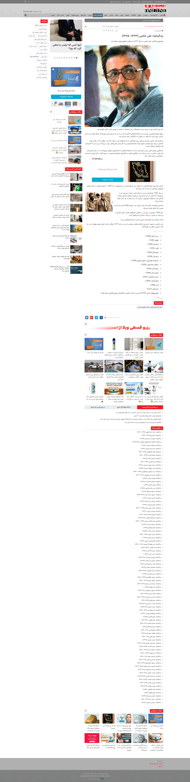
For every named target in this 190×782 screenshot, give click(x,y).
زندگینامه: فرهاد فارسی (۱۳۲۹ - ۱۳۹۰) (150, 455)
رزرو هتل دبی (43, 74)
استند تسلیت (33, 46)
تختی (90, 224)
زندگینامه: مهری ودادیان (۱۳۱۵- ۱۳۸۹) (150, 515)
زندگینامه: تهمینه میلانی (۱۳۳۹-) (151, 478)
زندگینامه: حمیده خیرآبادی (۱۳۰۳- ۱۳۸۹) (149, 670)
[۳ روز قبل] (76, 218)
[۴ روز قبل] (76, 270)
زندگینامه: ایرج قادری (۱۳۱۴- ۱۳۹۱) (151, 600)
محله (116, 15)
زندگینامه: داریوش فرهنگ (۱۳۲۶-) (151, 491)
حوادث (53, 15)
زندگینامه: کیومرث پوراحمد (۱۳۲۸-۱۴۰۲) (150, 557)
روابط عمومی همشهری (115, 2)
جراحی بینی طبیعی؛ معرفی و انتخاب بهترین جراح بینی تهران (60, 216)
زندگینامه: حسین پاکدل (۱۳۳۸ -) (151, 538)
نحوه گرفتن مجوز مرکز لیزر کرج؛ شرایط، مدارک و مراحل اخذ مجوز (60, 195)
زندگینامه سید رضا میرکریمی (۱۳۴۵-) (150, 488)
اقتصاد (133, 15)
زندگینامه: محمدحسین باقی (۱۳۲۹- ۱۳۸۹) (149, 584)
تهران (108, 143)
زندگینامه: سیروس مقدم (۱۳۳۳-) (151, 524)
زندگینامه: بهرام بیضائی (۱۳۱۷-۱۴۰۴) (151, 686)
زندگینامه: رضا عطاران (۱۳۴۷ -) (152, 587)
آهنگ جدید (43, 50)
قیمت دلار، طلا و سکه (156, 764)
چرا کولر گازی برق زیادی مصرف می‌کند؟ (60, 237)
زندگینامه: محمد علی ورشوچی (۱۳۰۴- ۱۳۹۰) (148, 475)
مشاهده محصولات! (107, 180)
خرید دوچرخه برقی (41, 53)
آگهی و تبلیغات (136, 2)
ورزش (90, 15)
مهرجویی (145, 212)
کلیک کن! (66, 96)
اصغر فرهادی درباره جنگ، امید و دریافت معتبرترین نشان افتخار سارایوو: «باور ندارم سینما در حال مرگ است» (130, 419)
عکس (67, 15)
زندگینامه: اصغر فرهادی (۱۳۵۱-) (152, 528)
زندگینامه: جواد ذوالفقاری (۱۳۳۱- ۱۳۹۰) (150, 452)
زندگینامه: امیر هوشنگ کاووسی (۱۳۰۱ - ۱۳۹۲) (148, 544)
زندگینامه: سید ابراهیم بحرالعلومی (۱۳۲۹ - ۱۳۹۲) (147, 472)
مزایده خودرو (43, 46)
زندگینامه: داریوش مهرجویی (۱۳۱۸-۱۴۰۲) (149, 590)
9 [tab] (57, 57)
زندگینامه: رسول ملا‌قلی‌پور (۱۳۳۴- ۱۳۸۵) (149, 577)
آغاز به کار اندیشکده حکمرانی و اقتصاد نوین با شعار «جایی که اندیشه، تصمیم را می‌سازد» (60, 207)
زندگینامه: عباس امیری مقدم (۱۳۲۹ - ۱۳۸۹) (148, 508)
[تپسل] (93, 159)
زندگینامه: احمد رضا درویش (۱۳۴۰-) (151, 449)
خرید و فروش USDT (41, 25)
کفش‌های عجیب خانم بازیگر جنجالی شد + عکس (147, 416)
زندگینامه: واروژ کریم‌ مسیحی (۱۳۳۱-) (150, 541)
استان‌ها (83, 15)
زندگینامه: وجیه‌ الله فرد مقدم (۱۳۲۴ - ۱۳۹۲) (148, 521)
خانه (162, 15)
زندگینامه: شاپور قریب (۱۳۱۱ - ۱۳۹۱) (151, 630)
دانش (105, 15)
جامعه (127, 15)
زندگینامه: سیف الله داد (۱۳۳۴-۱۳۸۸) (150, 646)
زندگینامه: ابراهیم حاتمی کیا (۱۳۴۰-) (151, 482)
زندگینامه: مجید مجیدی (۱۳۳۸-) (151, 640)
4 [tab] (69, 57)
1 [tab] (76, 57)
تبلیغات (160, 766)
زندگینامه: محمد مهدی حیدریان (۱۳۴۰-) (150, 465)
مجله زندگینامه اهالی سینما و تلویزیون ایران (150, 307)
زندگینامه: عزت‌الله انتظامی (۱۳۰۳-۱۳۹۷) (149, 518)
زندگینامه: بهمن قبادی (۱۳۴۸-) (152, 485)
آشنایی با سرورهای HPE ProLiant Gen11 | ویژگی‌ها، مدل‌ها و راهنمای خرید (59, 269)
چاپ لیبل (44, 57)
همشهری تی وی (127, 2)
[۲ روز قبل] (76, 177)
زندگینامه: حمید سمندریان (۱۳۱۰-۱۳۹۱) (150, 604)
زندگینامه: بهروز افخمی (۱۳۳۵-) (152, 617)
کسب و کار (60, 15)
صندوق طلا (43, 64)
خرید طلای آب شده (41, 43)
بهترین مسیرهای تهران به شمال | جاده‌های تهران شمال (60, 247)
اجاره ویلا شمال (42, 36)
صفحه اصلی (160, 26)
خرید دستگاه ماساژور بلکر (39, 32)
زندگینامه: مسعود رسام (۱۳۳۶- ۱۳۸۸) (150, 650)
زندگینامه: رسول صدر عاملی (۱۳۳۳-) (150, 561)
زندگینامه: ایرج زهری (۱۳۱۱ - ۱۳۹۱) (151, 637)
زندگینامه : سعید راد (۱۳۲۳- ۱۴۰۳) (151, 699)
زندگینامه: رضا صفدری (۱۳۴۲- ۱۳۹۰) (151, 462)
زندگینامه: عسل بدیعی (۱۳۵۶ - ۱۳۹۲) (150, 534)
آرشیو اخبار (153, 15)
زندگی (111, 15)
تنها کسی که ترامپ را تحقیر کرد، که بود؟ (67, 47)
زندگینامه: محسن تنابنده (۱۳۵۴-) (151, 531)
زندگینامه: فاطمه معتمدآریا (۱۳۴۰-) (151, 633)
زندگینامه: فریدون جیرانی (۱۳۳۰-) (151, 511)
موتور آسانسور (43, 29)
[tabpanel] (66, 35)
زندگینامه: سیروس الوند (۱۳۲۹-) (152, 458)
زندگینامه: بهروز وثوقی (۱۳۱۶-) (152, 693)
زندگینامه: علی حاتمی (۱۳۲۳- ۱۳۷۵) (142, 36)
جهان (139, 15)
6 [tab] (64, 57)
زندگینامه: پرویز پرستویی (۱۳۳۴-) (151, 505)
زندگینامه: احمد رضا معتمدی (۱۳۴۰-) (150, 564)
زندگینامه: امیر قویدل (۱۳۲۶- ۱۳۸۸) (151, 653)
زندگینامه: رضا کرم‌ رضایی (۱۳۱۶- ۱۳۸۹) (150, 660)
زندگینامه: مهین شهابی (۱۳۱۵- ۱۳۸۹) (150, 683)
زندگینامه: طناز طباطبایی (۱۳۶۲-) (152, 689)
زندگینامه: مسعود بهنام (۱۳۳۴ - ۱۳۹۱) (150, 580)
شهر (122, 15)
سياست (145, 15)
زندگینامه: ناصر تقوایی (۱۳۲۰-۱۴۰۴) (151, 620)
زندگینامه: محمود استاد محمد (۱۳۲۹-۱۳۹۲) (149, 495)
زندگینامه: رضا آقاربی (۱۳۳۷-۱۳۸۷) (151, 547)
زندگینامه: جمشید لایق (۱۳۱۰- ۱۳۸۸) (150, 656)
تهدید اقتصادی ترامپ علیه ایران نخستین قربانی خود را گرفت (143, 20)
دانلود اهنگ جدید (42, 70)
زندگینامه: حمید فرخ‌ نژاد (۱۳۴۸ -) (151, 574)
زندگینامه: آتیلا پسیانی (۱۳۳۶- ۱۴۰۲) (151, 594)
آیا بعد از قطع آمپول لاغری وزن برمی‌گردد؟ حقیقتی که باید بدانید (60, 175)
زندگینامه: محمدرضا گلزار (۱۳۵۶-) (151, 627)
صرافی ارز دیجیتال (42, 60)
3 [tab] (71, 57)
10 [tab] (54, 57)
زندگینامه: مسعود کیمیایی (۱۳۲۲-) (151, 445)
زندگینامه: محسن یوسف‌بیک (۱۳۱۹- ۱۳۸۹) (149, 597)
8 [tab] (59, 57)
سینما (145, 26)
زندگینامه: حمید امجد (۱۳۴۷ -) (152, 554)
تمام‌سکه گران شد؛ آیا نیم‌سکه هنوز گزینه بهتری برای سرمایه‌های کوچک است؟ (60, 227)
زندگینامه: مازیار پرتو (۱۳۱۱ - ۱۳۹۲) (151, 435)
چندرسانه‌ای (75, 15)
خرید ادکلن (32, 36)
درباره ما (159, 761)
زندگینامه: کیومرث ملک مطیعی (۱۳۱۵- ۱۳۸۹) (148, 666)
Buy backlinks (34, 57)
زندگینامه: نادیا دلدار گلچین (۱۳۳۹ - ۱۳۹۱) (149, 432)
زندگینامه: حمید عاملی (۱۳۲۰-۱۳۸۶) (151, 607)
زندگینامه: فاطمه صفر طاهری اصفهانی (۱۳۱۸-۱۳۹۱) (147, 442)
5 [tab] (66, 57)
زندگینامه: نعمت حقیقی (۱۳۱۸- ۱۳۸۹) (150, 673)
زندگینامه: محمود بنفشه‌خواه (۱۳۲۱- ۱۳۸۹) (149, 663)
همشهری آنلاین (154, 8)
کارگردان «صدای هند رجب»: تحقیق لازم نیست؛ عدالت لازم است (142, 422)
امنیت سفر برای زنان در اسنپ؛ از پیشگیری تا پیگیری (60, 185)
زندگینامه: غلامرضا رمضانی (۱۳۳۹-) (151, 567)
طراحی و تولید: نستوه (94, 779)
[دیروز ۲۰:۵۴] (66, 30)
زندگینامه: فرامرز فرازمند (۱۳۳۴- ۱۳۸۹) (150, 679)
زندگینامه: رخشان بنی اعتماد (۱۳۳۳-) (150, 501)
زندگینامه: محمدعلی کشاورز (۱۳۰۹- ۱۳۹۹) (149, 643)
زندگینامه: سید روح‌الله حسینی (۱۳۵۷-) (150, 468)
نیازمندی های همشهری (147, 2)
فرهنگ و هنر (98, 15)
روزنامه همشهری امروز (160, 2)
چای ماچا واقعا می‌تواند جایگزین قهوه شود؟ (60, 257)
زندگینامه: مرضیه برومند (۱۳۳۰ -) (151, 498)
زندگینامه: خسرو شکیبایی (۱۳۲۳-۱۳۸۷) (150, 571)
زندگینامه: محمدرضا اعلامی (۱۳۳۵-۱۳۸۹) (149, 676)
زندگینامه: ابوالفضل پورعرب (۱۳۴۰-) (151, 613)
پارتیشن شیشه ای (42, 67)
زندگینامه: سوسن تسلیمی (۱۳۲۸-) (151, 702)
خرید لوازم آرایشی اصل (40, 39)
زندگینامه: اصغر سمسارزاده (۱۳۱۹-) (151, 696)
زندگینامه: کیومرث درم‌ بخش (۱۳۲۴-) (150, 439)
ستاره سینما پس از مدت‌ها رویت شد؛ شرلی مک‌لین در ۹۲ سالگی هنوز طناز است (138, 413)
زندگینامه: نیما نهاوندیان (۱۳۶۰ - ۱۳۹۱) (150, 610)
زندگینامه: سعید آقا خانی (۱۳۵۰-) (151, 551)
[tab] (150, 407)
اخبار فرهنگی (152, 26)
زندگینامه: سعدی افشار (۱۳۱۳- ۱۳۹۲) (150, 623)
